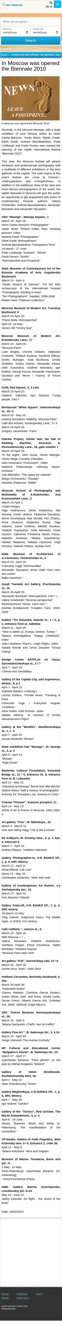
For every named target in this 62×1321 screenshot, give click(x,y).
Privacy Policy (23, 1298)
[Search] (51, 2)
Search (30, 41)
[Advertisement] (31, 1252)
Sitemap (5, 1298)
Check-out (38, 29)
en (47, 6)
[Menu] (57, 4)
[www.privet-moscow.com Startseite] (12, 4)
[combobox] (30, 22)
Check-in (7, 29)
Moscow (5, 1294)
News (4, 55)
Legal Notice (22, 1294)
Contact (39, 1294)
